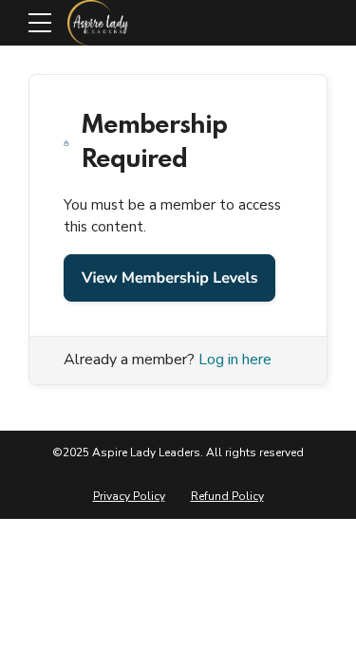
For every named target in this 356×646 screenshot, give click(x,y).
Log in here (235, 359)
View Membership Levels (169, 278)
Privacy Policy (129, 496)
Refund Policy (227, 496)
